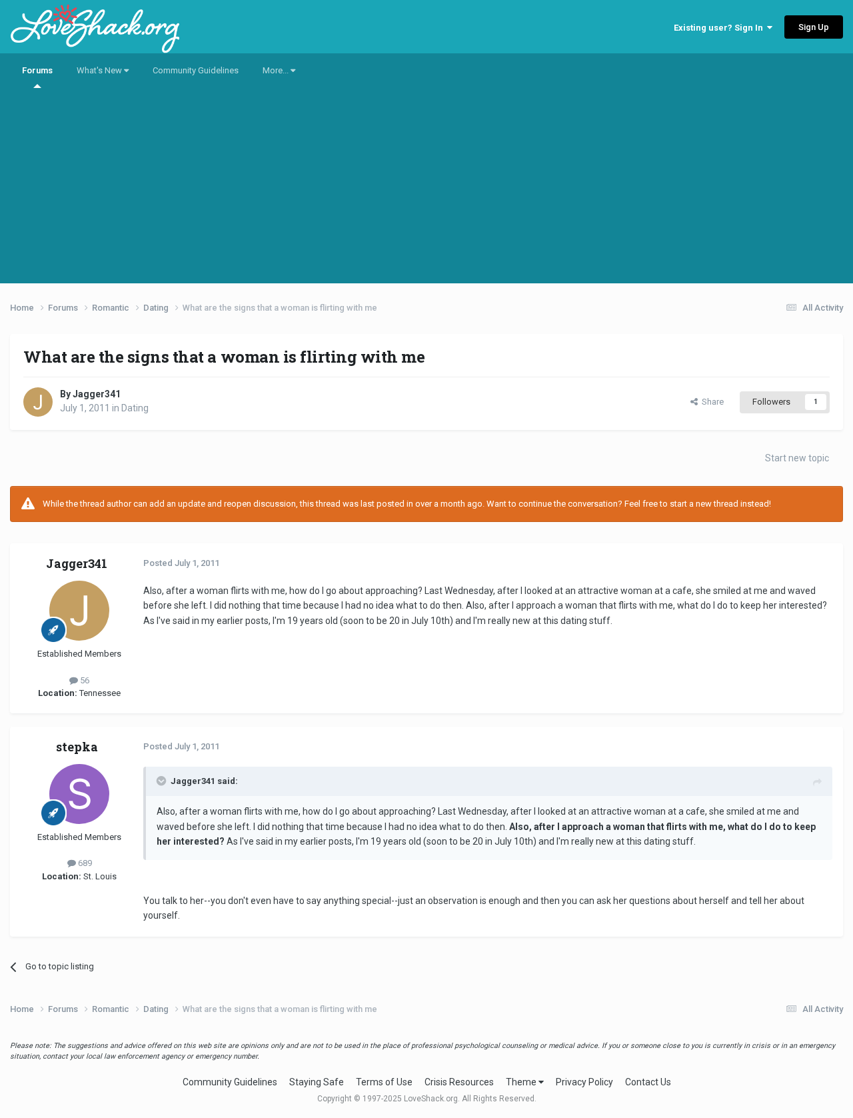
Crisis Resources (459, 1082)
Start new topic (797, 458)
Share (711, 402)
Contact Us (648, 1082)
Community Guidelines (196, 70)
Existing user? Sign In (720, 28)
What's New (100, 70)
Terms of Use (384, 1082)
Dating (135, 408)
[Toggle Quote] (163, 780)
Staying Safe (316, 1082)
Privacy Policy (584, 1082)
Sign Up (813, 27)
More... (277, 70)
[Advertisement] (426, 190)
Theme (522, 1082)
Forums (37, 70)
